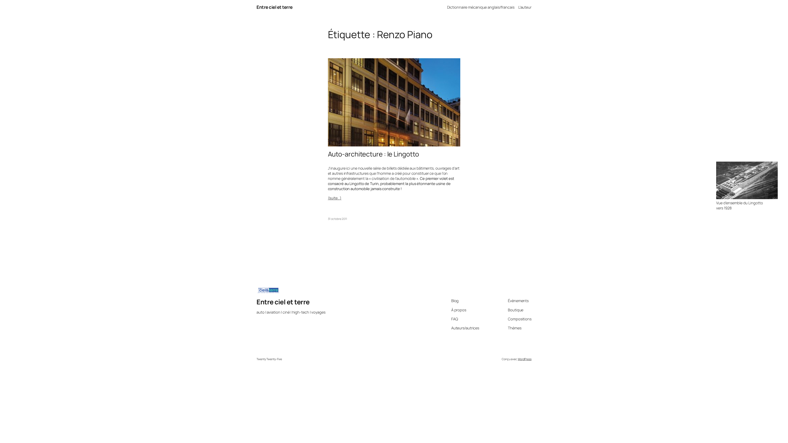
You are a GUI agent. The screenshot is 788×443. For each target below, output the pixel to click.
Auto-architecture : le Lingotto (373, 154)
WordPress (524, 359)
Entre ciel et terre (275, 7)
